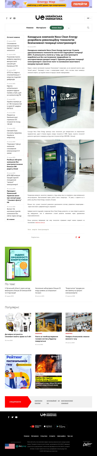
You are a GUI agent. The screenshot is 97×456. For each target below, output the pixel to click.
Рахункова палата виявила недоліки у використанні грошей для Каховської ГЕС (14, 61)
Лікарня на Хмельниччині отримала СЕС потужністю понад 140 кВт (13, 119)
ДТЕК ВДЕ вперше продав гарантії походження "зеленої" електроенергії (13, 180)
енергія (34, 229)
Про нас (70, 436)
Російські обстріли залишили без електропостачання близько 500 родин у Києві (15, 164)
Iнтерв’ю (52, 436)
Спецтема (43, 436)
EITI (59, 401)
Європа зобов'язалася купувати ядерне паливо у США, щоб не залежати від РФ (14, 90)
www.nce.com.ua (40, 222)
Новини (29, 27)
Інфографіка (61, 436)
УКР (88, 18)
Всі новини (10, 219)
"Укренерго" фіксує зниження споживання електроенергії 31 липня (14, 148)
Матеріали (41, 27)
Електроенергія (43, 229)
